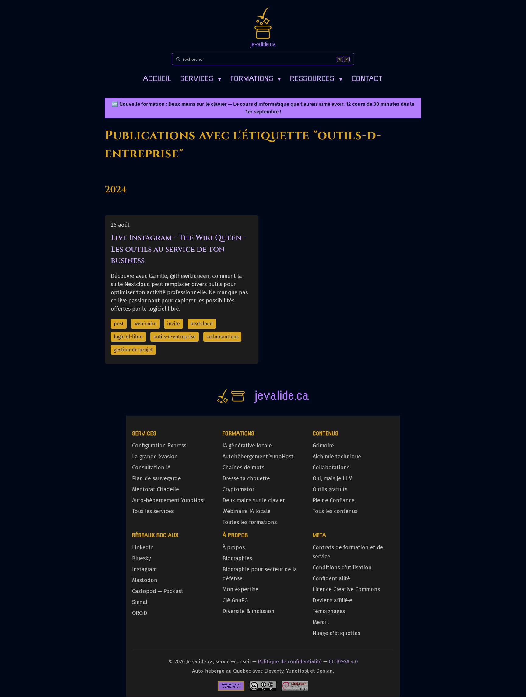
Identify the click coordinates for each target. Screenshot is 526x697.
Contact (367, 77)
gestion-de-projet (133, 350)
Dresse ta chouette (246, 478)
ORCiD (139, 613)
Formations (255, 77)
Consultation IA (151, 467)
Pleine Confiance (334, 500)
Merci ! (321, 622)
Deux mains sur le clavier (197, 104)
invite (173, 323)
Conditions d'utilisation (342, 567)
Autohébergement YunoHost (258, 456)
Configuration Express (159, 445)
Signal (139, 602)
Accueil (157, 77)
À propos (234, 547)
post (119, 323)
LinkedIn (143, 547)
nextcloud (202, 323)
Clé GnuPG (235, 600)
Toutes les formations (250, 522)
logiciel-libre (128, 337)
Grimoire (323, 445)
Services (200, 77)
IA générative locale (247, 445)
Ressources (316, 77)
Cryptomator (238, 489)
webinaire (145, 323)
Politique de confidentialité (290, 661)
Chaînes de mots (243, 467)
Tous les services (153, 511)
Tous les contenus (335, 511)
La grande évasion (155, 456)
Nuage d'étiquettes (336, 633)
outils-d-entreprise (174, 337)
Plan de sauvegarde (156, 478)
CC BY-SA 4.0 (343, 661)
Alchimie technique (337, 456)
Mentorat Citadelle (155, 489)
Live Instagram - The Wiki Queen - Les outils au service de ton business (178, 249)
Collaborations (331, 467)
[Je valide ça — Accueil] (263, 27)
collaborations (222, 337)
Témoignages (329, 611)
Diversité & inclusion (249, 611)
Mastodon (144, 580)
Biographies (237, 558)
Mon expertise (240, 589)
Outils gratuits (330, 489)
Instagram (144, 569)
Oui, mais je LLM (332, 478)
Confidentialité (331, 578)
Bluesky (141, 558)
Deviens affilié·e (332, 600)
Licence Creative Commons (346, 589)
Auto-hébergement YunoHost (168, 500)
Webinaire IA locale (247, 511)
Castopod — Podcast (157, 591)
